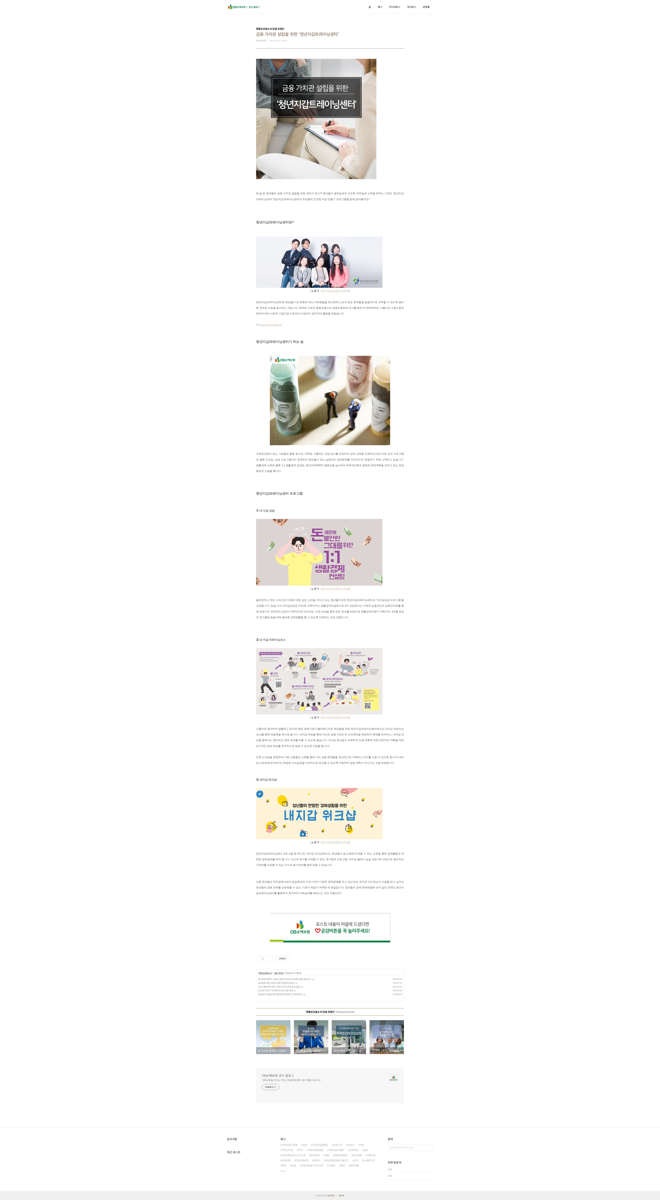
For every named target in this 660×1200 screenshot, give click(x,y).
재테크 (317, 1160)
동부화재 (357, 1155)
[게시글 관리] (270, 958)
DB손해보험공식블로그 (337, 1160)
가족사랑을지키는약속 (312, 1165)
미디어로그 (394, 7)
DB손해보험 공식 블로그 (278, 1075)
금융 (366, 1150)
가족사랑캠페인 (315, 1150)
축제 (284, 1165)
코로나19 (338, 1145)
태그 (380, 7)
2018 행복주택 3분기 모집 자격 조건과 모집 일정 (279, 986)
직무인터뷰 (287, 1150)
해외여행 (354, 1165)
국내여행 (286, 1160)
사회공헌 (353, 1150)
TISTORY (331, 1195)
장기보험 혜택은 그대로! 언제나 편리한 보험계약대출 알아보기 (284, 979)
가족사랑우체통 (290, 1145)
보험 (294, 1165)
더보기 (283, 1171)
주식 (356, 1160)
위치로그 (411, 7)
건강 (305, 1145)
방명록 (426, 7)
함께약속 (315, 1155)
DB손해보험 (302, 1160)
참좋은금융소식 (265, 973)
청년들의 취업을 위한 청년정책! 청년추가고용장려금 (280, 994)
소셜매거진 (369, 1160)
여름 (327, 1155)
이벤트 (332, 1165)
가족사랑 (371, 1155)
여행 (362, 1145)
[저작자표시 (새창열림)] (290, 958)
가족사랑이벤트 (336, 1150)
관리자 (341, 1195)
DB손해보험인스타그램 (293, 1155)
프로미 (351, 1145)
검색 (429, 1147)
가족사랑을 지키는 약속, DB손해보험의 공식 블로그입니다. (291, 1080)
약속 (300, 1150)
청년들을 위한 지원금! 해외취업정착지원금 (276, 982)
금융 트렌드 (279, 973)
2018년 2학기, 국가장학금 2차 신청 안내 (275, 990)
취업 (342, 1165)
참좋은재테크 (341, 1155)
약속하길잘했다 (320, 1145)
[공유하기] (266, 958)
